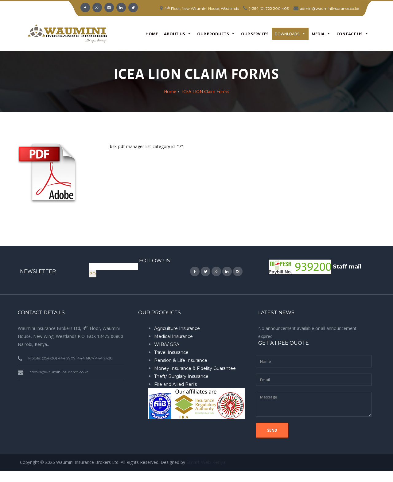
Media (318, 34)
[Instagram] (109, 7)
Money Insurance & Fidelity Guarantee (195, 368)
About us (174, 34)
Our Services (255, 34)
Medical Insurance (173, 336)
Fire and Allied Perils (175, 384)
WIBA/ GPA (166, 344)
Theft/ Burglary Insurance (181, 376)
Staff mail (347, 266)
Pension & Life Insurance (180, 360)
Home (152, 34)
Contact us (350, 34)
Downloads (287, 34)
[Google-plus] (97, 7)
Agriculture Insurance (177, 328)
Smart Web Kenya (206, 462)
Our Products (213, 34)
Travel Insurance (171, 352)
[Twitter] (133, 7)
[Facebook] (85, 7)
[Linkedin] (121, 7)
